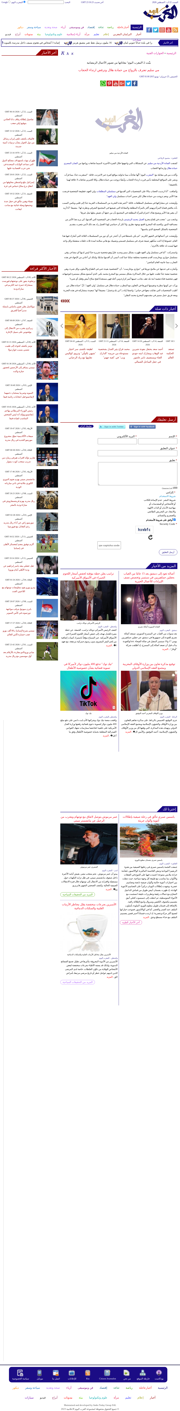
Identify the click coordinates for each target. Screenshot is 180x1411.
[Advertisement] (72, 15)
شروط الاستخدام (167, 496)
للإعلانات (72, 1378)
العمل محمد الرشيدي (134, 219)
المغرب (149, 174)
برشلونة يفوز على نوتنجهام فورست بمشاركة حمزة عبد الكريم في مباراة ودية (19, 285)
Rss (88, 1378)
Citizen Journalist (107, 1378)
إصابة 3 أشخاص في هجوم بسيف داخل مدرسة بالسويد (43, 42)
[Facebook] (142, 428)
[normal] (67, 53)
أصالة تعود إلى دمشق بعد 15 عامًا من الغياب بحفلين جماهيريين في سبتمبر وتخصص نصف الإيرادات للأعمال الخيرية (149, 577)
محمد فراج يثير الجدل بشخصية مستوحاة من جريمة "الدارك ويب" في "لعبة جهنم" (114, 353)
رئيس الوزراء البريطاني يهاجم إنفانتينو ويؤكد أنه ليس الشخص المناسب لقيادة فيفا (18, 414)
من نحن (127, 1378)
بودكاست (159, 1378)
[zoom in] (63, 53)
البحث (67, 2)
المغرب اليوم (17, 2)
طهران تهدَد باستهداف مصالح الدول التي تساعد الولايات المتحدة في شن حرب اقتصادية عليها (18, 164)
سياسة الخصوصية (20, 1378)
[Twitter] (112, 428)
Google (5, 2)
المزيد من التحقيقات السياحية (78, 894)
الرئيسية (171, 53)
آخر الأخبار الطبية (131, 922)
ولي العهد (111, 196)
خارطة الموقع (143, 1378)
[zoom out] (72, 53)
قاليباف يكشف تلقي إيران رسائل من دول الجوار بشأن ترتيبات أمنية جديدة (18, 142)
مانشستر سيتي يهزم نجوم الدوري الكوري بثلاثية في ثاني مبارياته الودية (19, 483)
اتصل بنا (56, 1378)
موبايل (40, 1378)
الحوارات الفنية (155, 53)
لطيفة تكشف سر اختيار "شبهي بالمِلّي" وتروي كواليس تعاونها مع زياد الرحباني (80, 353)
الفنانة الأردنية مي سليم (159, 163)
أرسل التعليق (168, 552)
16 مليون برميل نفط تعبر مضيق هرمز (103, 42)
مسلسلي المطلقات (106, 191)
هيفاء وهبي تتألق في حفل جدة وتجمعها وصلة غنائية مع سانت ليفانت (18, 205)
